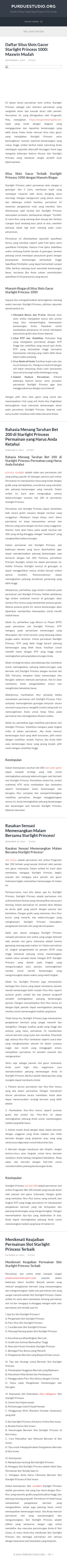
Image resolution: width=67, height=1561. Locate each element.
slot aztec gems (53, 767)
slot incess (11, 859)
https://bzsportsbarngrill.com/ (45, 119)
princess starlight (14, 472)
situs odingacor (48, 1393)
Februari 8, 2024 (14, 450)
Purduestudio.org (33, 6)
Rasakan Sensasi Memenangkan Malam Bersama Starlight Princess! (30, 830)
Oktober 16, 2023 (14, 1255)
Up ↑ (50, 1554)
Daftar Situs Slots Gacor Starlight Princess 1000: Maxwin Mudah (26, 49)
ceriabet (37, 1485)
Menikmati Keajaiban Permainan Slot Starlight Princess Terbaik (27, 1244)
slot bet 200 (31, 1185)
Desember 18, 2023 (15, 841)
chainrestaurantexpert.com (20, 1277)
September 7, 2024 (15, 60)
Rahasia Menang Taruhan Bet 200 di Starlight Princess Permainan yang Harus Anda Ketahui (31, 437)
